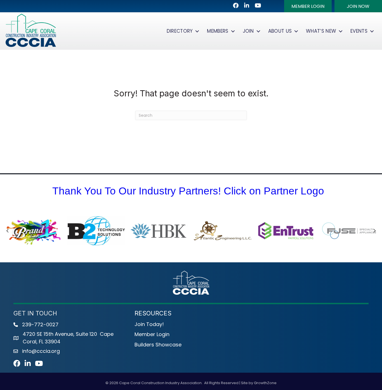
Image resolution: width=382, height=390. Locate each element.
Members (217, 31)
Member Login (152, 334)
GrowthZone (265, 383)
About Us (280, 31)
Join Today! (149, 324)
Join (248, 31)
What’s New (321, 31)
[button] (308, 6)
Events (358, 31)
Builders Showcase (158, 344)
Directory (180, 31)
